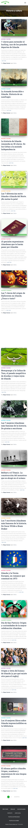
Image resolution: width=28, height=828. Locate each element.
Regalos (13, 809)
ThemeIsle (20, 824)
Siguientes (16, 796)
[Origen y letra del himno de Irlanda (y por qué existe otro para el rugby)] (14, 656)
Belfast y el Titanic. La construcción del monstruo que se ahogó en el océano (14, 475)
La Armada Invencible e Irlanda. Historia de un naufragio (12, 94)
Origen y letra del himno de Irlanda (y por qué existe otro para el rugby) (14, 673)
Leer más (4, 60)
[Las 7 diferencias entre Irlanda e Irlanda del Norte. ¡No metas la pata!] (14, 179)
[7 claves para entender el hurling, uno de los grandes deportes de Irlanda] (14, 27)
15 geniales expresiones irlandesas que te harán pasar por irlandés (12, 244)
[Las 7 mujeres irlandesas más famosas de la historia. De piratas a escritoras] (14, 408)
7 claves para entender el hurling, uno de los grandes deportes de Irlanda (14, 45)
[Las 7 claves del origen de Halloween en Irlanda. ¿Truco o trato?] (14, 279)
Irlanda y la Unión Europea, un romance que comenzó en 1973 (13, 576)
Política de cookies (14, 820)
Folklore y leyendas (6, 290)
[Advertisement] (14, 333)
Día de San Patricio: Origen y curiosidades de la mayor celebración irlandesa (13, 626)
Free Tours (5, 809)
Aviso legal (18, 813)
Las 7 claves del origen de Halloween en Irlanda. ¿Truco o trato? (13, 296)
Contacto (9, 813)
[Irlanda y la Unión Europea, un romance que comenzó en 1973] (14, 558)
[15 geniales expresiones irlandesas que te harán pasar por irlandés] (14, 227)
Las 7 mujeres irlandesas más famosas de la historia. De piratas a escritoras (14, 426)
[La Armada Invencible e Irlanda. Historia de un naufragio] (14, 77)
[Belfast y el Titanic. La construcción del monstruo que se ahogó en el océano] (14, 458)
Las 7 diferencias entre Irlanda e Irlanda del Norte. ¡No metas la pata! (13, 196)
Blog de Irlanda (21, 809)
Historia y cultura (6, 39)
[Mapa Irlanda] (5, 3)
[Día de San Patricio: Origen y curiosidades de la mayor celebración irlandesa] (14, 608)
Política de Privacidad (14, 816)
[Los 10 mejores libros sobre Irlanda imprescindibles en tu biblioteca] (14, 706)
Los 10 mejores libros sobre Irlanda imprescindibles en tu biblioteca (14, 723)
